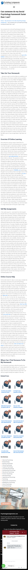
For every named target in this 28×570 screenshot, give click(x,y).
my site (24, 173)
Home (2, 20)
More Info (5, 295)
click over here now (18, 343)
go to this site (7, 314)
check (2, 345)
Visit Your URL (23, 304)
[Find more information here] (14, 549)
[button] (14, 7)
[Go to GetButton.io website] (3, 568)
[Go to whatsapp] (3, 566)
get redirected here (13, 156)
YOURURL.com (17, 170)
